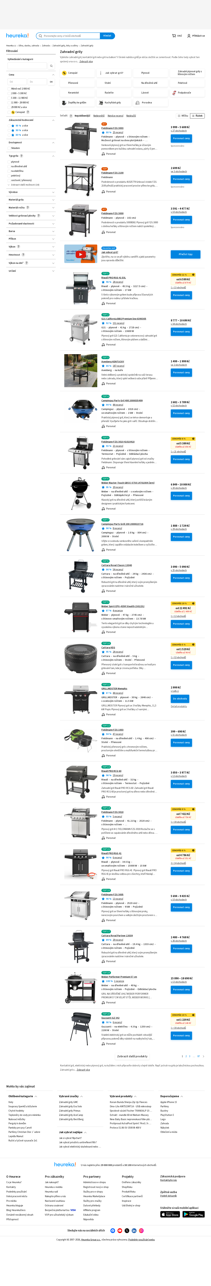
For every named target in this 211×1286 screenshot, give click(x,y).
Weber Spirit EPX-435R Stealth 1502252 (122, 606)
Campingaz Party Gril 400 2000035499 (122, 400)
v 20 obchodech (179, 488)
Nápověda (88, 1219)
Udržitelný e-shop (131, 1205)
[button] (27, 65)
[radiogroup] (31, 130)
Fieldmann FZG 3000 (112, 213)
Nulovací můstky (16, 1119)
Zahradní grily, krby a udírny (65, 45)
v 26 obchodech (179, 941)
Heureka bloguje (14, 1205)
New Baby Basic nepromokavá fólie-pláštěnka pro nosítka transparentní (131, 1119)
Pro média (11, 1201)
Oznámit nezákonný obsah (19, 1215)
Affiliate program (91, 1210)
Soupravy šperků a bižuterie (22, 1106)
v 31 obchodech (179, 735)
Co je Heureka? (14, 1182)
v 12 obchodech (179, 776)
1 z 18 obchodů (178, 822)
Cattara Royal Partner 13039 (117, 935)
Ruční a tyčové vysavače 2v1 (22, 1140)
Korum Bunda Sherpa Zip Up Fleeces (128, 1102)
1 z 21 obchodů (178, 451)
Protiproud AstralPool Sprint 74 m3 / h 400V (131, 1123)
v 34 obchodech (179, 324)
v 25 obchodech (179, 570)
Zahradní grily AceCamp (71, 1115)
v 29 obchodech (179, 529)
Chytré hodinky (16, 1110)
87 (198, 1056)
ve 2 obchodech (179, 365)
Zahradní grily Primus (69, 1110)
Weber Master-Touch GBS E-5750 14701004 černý (127, 483)
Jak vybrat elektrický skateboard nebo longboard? (80, 1146)
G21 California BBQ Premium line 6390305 (123, 319)
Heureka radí (51, 1191)
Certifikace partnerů (132, 1196)
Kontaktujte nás (168, 1180)
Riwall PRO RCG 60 (111, 771)
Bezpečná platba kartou (57, 1210)
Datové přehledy (91, 1205)
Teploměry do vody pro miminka (24, 1115)
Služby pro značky (92, 1201)
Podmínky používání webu (141, 1239)
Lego (163, 1119)
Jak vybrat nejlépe (70, 1132)
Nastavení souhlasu (55, 1201)
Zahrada (46, 45)
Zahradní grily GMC (68, 1102)
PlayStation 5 (167, 1115)
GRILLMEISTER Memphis (114, 688)
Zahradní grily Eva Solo (70, 1106)
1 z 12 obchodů (178, 616)
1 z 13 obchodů (178, 287)
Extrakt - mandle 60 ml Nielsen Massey (129, 1115)
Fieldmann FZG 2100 (112, 173)
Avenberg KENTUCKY (112, 361)
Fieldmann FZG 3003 (112, 128)
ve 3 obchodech (179, 171)
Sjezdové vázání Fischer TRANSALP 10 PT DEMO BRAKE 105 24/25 (131, 1110)
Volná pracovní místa (16, 1196)
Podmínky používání (16, 1191)
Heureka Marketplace (94, 1196)
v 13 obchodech (179, 982)
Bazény (164, 1110)
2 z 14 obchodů (178, 863)
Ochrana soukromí (54, 1205)
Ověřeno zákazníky (131, 1182)
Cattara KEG (108, 647)
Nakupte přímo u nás (55, 1196)
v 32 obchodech (179, 405)
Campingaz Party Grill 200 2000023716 (122, 524)
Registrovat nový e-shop (96, 1187)
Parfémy (164, 1106)
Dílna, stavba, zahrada (29, 45)
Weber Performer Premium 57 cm (119, 977)
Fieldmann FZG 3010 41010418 (118, 442)
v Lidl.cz (175, 691)
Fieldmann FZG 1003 (112, 730)
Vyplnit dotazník (168, 1196)
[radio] (9, 125)
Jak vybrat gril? (109, 252)
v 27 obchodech (179, 131)
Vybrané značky (69, 1096)
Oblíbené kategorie (20, 1096)
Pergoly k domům (17, 1123)
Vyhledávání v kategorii (20, 59)
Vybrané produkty (121, 1096)
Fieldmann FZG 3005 (112, 894)
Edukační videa (90, 1215)
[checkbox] (9, 88)
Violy (10, 1102)
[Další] (203, 1056)
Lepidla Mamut (15, 1136)
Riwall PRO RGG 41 (111, 853)
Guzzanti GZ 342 (110, 1018)
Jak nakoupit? (52, 1182)
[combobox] (68, 35)
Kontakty (11, 1187)
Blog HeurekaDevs (16, 1210)
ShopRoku (127, 1187)
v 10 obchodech (179, 212)
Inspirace (126, 1201)
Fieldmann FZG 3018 (112, 812)
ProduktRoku (129, 1191)
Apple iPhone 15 (168, 1102)
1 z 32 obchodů (178, 657)
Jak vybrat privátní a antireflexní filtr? (78, 1142)
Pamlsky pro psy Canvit (20, 1128)
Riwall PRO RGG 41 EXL (113, 277)
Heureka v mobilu (53, 1187)
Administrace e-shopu (94, 1182)
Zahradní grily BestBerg (71, 1119)
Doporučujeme (169, 1096)
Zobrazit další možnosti (23, 184)
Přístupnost (12, 1219)
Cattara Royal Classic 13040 (116, 565)
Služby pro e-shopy (93, 1191)
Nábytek (164, 1128)
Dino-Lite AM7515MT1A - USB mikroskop (130, 1106)
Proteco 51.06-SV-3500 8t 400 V (125, 1128)
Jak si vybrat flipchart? (70, 1138)
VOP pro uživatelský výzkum (59, 1215)
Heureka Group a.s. (90, 1239)
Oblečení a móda (168, 1132)
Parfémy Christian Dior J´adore (24, 1132)
